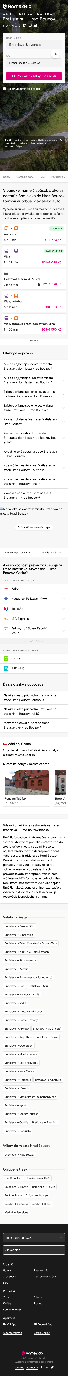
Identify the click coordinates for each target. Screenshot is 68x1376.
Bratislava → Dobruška (18, 1131)
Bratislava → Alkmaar (17, 1028)
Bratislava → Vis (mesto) (47, 1028)
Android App (44, 1324)
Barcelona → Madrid (16, 1187)
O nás (6, 1297)
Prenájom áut (41, 1270)
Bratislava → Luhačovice (19, 934)
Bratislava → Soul (38, 986)
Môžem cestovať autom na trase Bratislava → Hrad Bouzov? (26, 725)
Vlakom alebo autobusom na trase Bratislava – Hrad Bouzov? (27, 495)
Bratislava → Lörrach (17, 1088)
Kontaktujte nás (12, 1309)
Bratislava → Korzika (16, 969)
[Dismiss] (61, 140)
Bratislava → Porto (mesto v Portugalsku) (28, 977)
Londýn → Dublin (42, 1204)
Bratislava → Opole (47, 1037)
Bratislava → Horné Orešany (21, 1020)
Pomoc (38, 1303)
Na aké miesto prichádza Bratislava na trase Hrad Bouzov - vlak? (30, 711)
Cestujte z (13, 38)
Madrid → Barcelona (16, 1212)
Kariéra (7, 1303)
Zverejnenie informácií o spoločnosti (34, 1362)
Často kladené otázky (29, 177)
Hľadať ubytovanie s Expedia (24, 88)
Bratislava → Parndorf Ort (19, 926)
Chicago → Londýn (37, 1195)
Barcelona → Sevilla (43, 1187)
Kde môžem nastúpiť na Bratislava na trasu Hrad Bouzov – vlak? (29, 481)
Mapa (43, 177)
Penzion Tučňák (15, 799)
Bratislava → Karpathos (18, 1037)
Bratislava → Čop (14, 986)
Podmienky (32, 1367)
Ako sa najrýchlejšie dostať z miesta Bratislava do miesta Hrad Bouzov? (28, 380)
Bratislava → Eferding (44, 1122)
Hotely (7, 1270)
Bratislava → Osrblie (16, 1122)
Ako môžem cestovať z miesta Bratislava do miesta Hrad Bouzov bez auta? (30, 437)
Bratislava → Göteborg (18, 1079)
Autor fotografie (12, 1332)
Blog (5, 1282)
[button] (34, 76)
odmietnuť (23, 143)
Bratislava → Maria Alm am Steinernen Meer (30, 1097)
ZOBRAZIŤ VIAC (35, 641)
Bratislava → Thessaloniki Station (24, 1011)
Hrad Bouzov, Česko (24, 63)
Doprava (8, 177)
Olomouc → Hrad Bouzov (19, 1154)
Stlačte (38, 1297)
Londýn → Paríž (14, 1178)
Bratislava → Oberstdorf (19, 1045)
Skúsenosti (9, 1276)
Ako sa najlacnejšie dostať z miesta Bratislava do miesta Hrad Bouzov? (28, 366)
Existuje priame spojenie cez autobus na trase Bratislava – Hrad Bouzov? (29, 394)
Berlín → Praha (13, 1195)
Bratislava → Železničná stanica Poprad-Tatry (31, 943)
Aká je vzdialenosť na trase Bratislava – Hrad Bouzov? (30, 422)
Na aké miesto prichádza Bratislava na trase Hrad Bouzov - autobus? (30, 697)
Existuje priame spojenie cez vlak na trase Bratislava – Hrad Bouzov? (28, 408)
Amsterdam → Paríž (38, 1178)
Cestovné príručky (45, 1276)
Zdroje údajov (42, 1332)
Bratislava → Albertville (48, 1079)
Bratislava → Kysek (15, 1105)
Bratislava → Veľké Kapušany (21, 1062)
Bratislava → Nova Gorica (19, 1071)
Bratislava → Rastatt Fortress (21, 1114)
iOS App (11, 1324)
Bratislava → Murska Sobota (21, 1054)
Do (8, 56)
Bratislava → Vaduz (16, 1003)
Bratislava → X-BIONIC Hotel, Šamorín (27, 952)
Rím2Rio (8, 837)
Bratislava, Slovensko (25, 45)
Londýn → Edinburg (16, 1204)
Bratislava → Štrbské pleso (20, 960)
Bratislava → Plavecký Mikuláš (22, 994)
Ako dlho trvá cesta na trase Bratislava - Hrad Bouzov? (30, 454)
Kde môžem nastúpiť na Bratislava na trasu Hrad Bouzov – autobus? (29, 468)
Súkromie (19, 1367)
